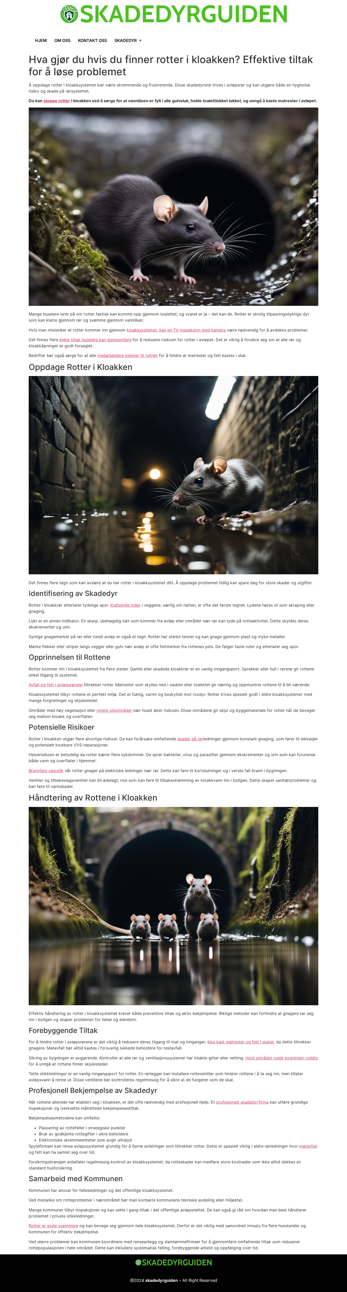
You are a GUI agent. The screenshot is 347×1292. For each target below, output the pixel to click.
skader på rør (190, 738)
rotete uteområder (114, 710)
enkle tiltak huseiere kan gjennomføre (95, 339)
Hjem (41, 40)
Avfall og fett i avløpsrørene (56, 684)
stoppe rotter (56, 100)
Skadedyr (126, 40)
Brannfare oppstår (46, 770)
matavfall (308, 1146)
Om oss (62, 40)
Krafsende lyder (125, 605)
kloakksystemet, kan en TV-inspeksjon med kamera (176, 330)
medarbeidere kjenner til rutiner (127, 355)
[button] (128, 40)
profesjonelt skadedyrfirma (242, 1102)
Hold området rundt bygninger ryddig (281, 1057)
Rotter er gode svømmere (53, 1225)
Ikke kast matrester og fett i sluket (240, 1041)
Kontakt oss (92, 40)
